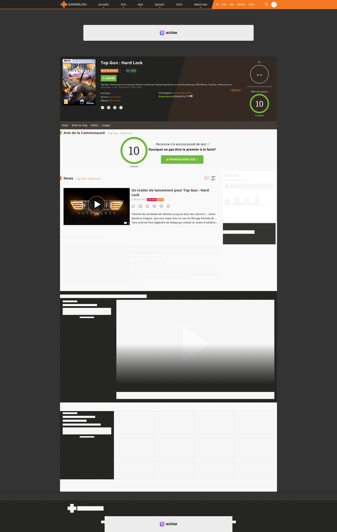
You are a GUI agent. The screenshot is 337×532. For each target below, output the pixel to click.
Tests (179, 4)
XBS (232, 4)
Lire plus (235, 90)
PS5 (224, 4)
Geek (140, 4)
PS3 (128, 70)
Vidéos (94, 125)
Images (106, 125)
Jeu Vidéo (103, 4)
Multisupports (109, 70)
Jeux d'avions (114, 96)
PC (217, 4)
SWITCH (241, 4)
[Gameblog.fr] (74, 4)
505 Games (115, 100)
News (65, 125)
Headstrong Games (182, 92)
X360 (133, 70)
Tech (123, 4)
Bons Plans (200, 4)
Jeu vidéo (152, 200)
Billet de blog (79, 125)
